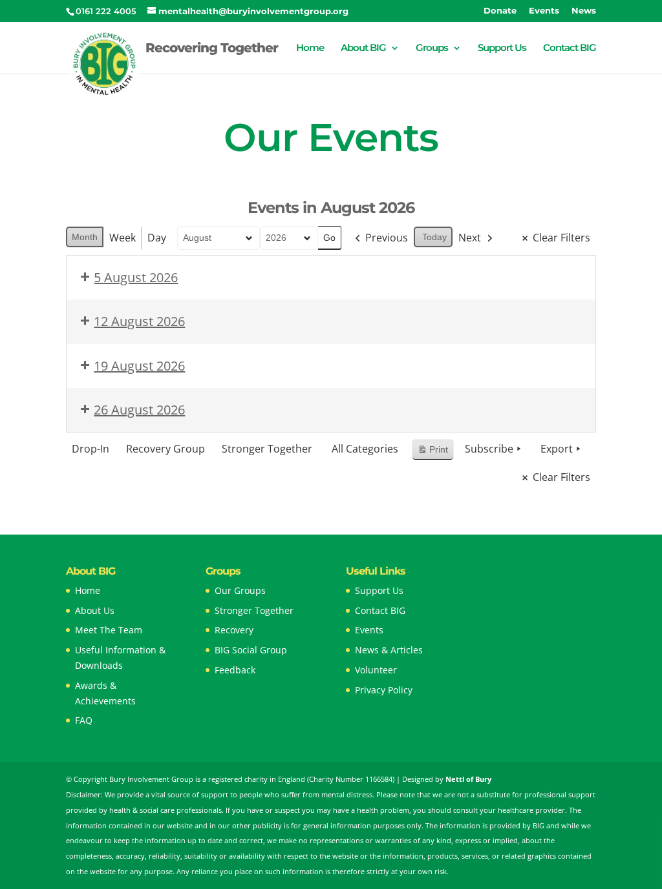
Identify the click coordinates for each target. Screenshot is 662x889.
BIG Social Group (251, 650)
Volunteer (376, 670)
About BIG (363, 48)
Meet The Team (108, 630)
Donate (500, 10)
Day (156, 237)
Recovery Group (165, 449)
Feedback (235, 670)
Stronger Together (267, 449)
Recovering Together (211, 49)
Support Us (502, 48)
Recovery (234, 630)
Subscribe (489, 449)
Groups (432, 48)
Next (469, 237)
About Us (94, 610)
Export (556, 449)
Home (310, 48)
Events (544, 10)
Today (434, 237)
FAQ (83, 720)
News (583, 10)
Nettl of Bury (468, 779)
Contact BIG (569, 48)
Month (85, 237)
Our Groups (240, 590)
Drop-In (90, 449)
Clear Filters (561, 237)
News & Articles (389, 650)
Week (122, 237)
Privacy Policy (383, 690)
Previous (386, 237)
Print (432, 452)
